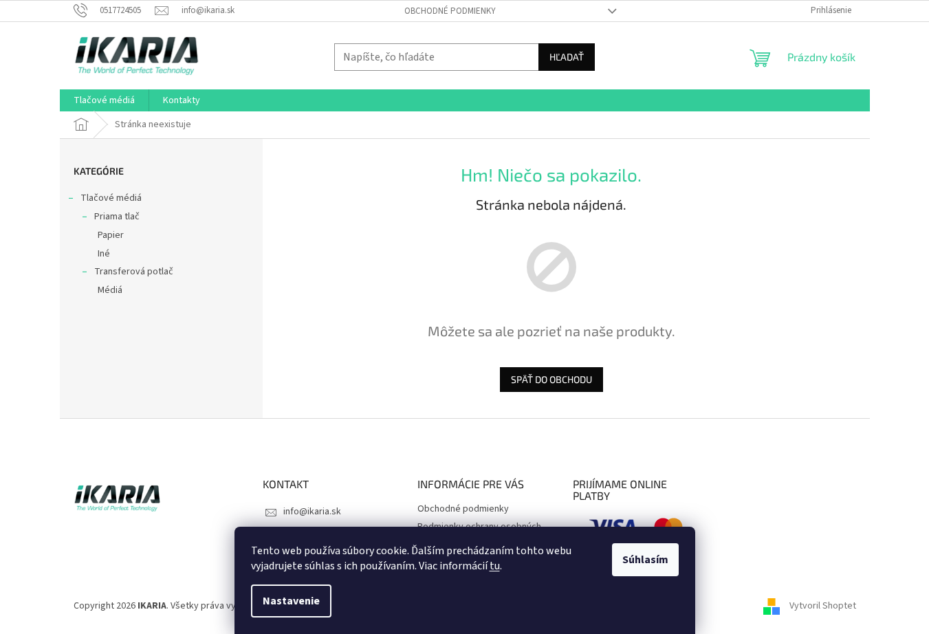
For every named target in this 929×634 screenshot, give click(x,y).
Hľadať (566, 57)
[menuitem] (104, 100)
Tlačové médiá (111, 198)
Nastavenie (291, 601)
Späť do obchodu (551, 379)
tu (495, 565)
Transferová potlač (133, 271)
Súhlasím (645, 559)
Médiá (110, 290)
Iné (104, 254)
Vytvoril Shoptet (822, 606)
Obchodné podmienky (450, 11)
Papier (111, 235)
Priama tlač (117, 216)
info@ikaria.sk (312, 511)
